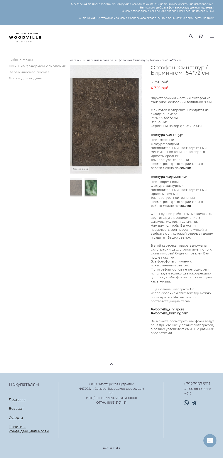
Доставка (17, 399)
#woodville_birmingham (169, 313)
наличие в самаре (100, 60)
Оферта (16, 418)
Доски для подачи (25, 78)
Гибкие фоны (21, 60)
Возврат (16, 408)
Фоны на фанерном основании (37, 66)
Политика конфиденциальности (29, 429)
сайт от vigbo (111, 448)
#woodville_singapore (167, 309)
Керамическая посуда (29, 72)
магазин (76, 60)
